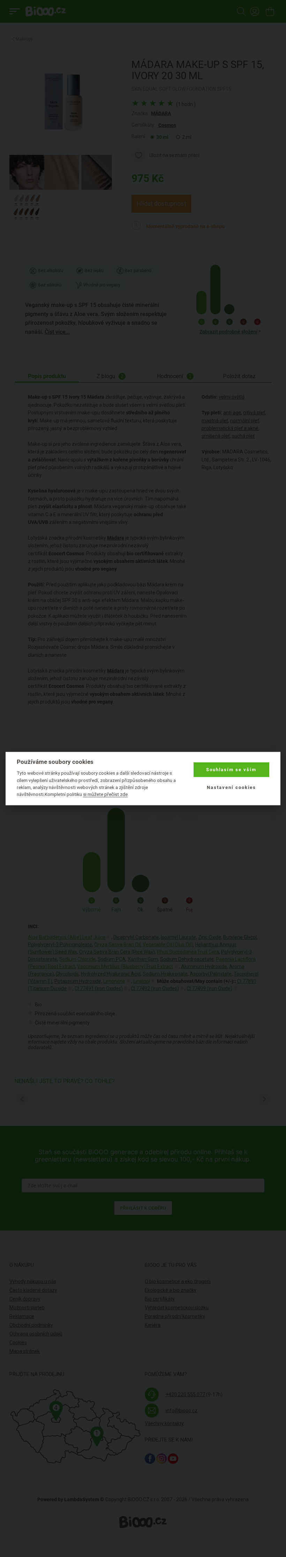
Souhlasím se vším (231, 769)
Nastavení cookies (231, 787)
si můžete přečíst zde (105, 794)
